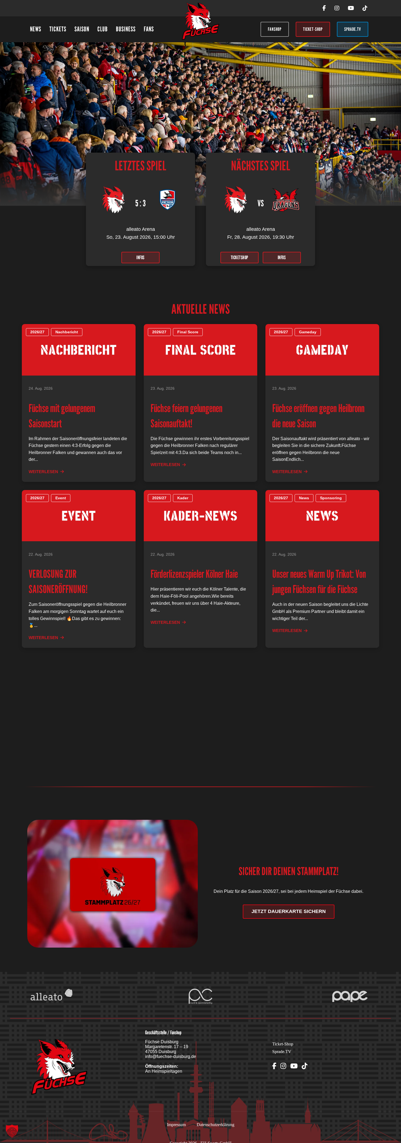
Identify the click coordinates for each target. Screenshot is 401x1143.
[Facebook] (324, 8)
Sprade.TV (281, 1051)
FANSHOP (275, 29)
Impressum (176, 1124)
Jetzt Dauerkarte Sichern (289, 911)
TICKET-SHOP (313, 29)
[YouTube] (351, 8)
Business (126, 29)
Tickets (57, 29)
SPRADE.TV (352, 29)
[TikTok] (365, 8)
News (35, 29)
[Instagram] (336, 8)
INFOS (140, 257)
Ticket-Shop (282, 1044)
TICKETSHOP (239, 257)
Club (102, 29)
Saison (81, 29)
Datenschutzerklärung (215, 1124)
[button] (12, 1131)
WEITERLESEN (43, 471)
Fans (149, 29)
